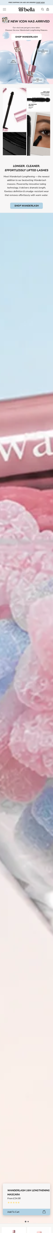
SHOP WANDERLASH (26, 36)
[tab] (25, 1221)
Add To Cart (13, 1212)
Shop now (40, 3)
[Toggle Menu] (4, 9)
